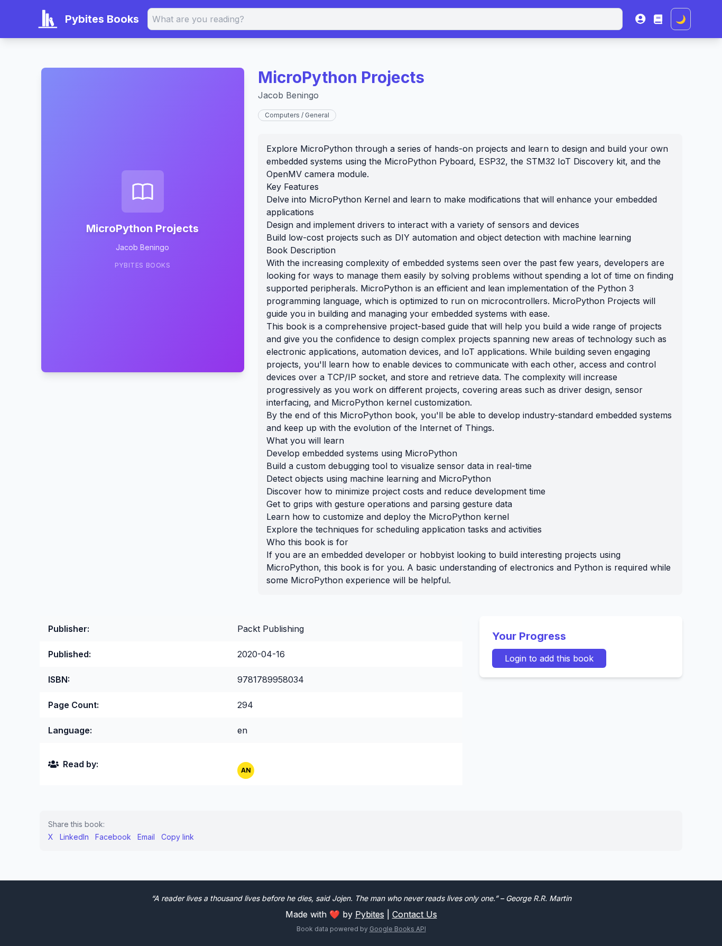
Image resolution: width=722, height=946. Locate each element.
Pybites (369, 914)
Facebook (113, 836)
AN (246, 770)
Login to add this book (549, 658)
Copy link (177, 836)
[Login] (640, 19)
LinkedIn (74, 836)
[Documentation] (658, 19)
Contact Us (414, 914)
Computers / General (297, 115)
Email (146, 836)
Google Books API (397, 929)
